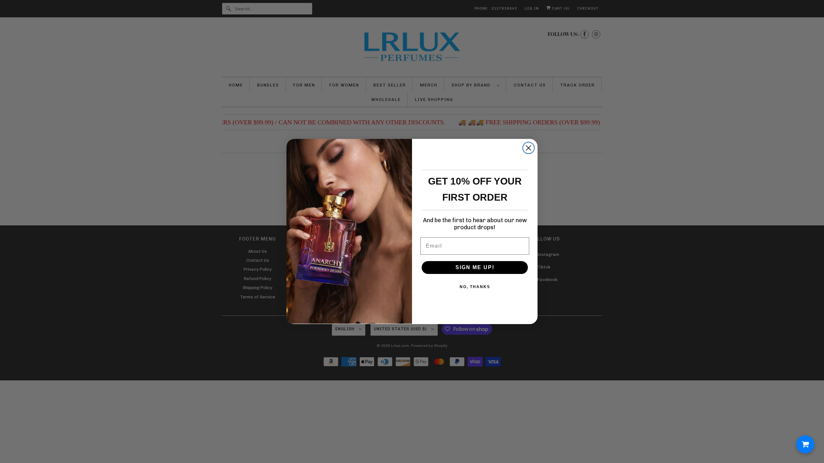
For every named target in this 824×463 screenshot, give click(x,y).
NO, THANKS (475, 287)
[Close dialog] (528, 148)
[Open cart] (805, 444)
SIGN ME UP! (474, 267)
